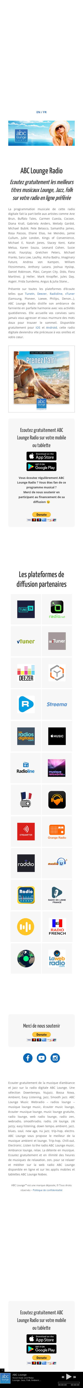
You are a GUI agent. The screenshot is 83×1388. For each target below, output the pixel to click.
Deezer (42, 294)
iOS (38, 327)
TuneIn (29, 294)
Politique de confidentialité (47, 1190)
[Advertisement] (41, 62)
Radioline (56, 294)
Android (51, 327)
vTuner (70, 294)
